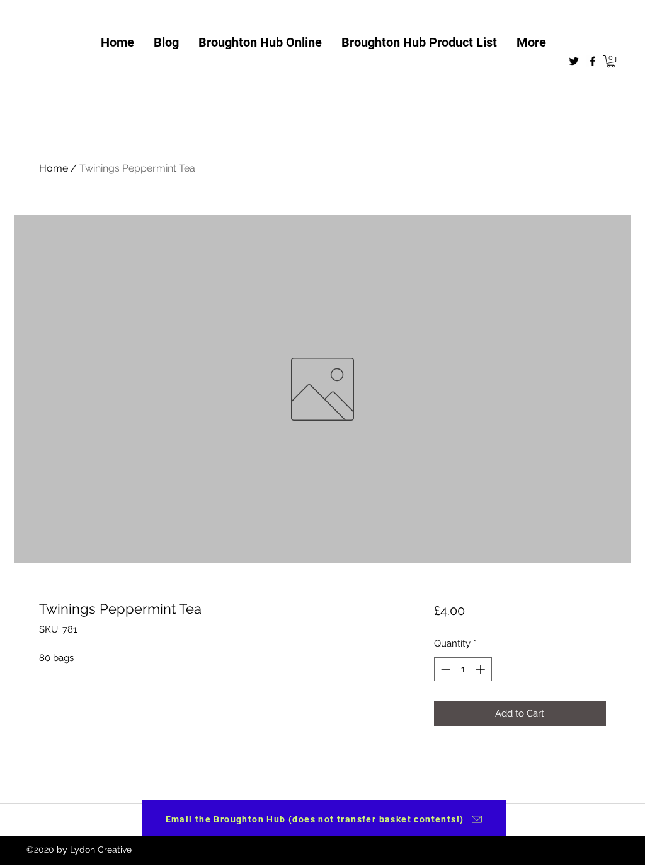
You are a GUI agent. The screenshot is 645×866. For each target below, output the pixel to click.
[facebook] (592, 61)
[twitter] (574, 61)
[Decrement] (444, 669)
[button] (611, 61)
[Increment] (481, 669)
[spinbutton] (462, 669)
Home (53, 168)
